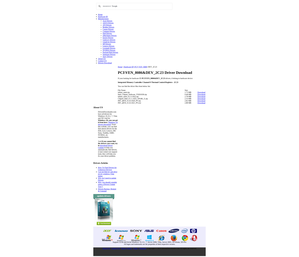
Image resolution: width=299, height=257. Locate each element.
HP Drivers (107, 44)
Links (135, 248)
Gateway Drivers (109, 40)
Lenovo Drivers (108, 46)
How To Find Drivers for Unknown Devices (107, 169)
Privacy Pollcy (126, 248)
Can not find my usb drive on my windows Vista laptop (107, 174)
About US (102, 59)
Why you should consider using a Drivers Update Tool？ (107, 184)
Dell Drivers (107, 33)
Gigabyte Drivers (109, 42)
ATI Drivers (107, 25)
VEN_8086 (142, 67)
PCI (135, 67)
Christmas (142, 248)
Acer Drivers (107, 21)
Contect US (115, 248)
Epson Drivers (108, 38)
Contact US (102, 61)
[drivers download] (103, 226)
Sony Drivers (107, 57)
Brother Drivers (108, 27)
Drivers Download (105, 63)
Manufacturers (103, 19)
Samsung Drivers (109, 54)
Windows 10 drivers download (108, 123)
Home (100, 15)
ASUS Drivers (108, 23)
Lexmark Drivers (109, 48)
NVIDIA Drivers (109, 50)
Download (201, 92)
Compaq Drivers (109, 31)
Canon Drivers (108, 29)
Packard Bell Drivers (110, 52)
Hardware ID (103, 17)
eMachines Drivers (110, 36)
